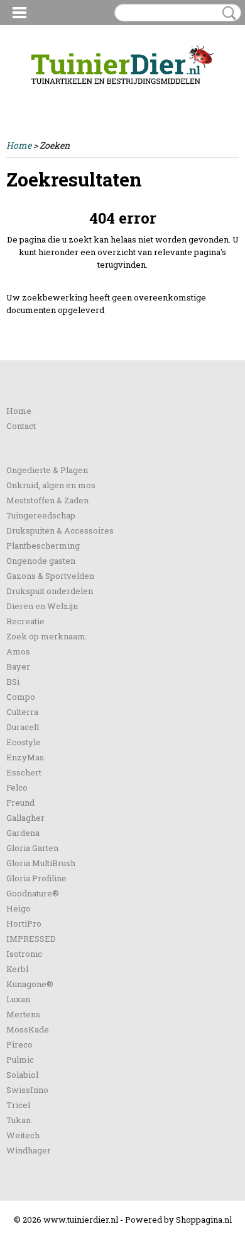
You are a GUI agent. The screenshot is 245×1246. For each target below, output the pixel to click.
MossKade (27, 1029)
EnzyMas (25, 757)
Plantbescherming (43, 545)
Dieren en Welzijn (42, 606)
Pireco (19, 1044)
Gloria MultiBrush (40, 863)
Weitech (23, 1135)
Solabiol (22, 1074)
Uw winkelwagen (196, 95)
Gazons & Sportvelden (50, 575)
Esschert (23, 772)
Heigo (18, 908)
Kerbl (17, 969)
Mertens (23, 1014)
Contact (21, 426)
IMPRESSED (31, 938)
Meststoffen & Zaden (47, 500)
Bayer (18, 666)
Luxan (18, 999)
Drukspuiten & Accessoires (60, 530)
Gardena (23, 832)
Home (18, 145)
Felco (17, 787)
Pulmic (20, 1059)
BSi (12, 681)
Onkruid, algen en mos (50, 485)
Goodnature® (32, 893)
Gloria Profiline (36, 878)
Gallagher (25, 817)
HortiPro (23, 923)
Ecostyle (23, 742)
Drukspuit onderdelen (49, 591)
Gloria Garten (32, 848)
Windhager (28, 1150)
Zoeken (226, 13)
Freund (20, 802)
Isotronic (24, 953)
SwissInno (27, 1089)
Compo (20, 696)
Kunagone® (29, 984)
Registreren (71, 95)
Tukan (18, 1120)
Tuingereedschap (40, 515)
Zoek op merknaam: (46, 636)
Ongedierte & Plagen (47, 470)
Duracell (22, 727)
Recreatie (25, 621)
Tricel (18, 1105)
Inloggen (24, 95)
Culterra (22, 711)
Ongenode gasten (40, 560)
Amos (18, 651)
